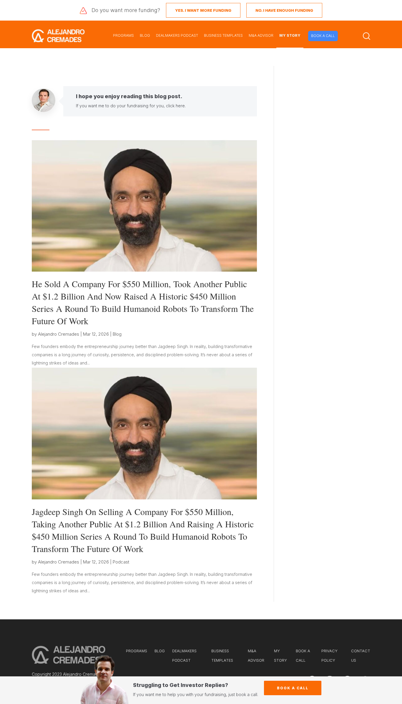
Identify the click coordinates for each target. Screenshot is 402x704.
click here (175, 105)
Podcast (121, 562)
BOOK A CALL (323, 36)
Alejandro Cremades (58, 334)
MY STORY (289, 35)
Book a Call (292, 688)
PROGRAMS (123, 35)
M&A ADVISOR (261, 35)
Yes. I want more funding (203, 10)
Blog (117, 334)
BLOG (145, 35)
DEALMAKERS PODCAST (177, 35)
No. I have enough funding (284, 10)
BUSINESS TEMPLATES (223, 35)
